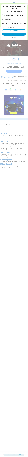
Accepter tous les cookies (14, 34)
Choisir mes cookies (14, 30)
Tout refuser (14, 37)
